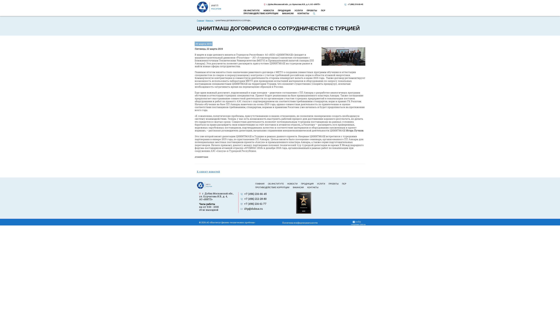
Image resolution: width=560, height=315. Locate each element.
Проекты (333, 183)
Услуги (321, 183)
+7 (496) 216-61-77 (255, 203)
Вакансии (298, 187)
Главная (259, 183)
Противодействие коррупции (272, 187)
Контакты (312, 187)
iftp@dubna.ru (253, 208)
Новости (292, 183)
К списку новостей (208, 171)
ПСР (344, 183)
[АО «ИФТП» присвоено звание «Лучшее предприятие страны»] (303, 202)
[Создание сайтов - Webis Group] (356, 221)
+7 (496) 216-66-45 (355, 4)
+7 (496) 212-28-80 (255, 199)
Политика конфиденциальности (300, 222)
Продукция (307, 183)
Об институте (276, 183)
